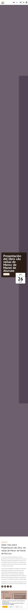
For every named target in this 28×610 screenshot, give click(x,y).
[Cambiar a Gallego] (16, 2)
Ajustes (17, 606)
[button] (24, 2)
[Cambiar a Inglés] (13, 2)
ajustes (12, 604)
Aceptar (5, 606)
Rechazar (11, 606)
